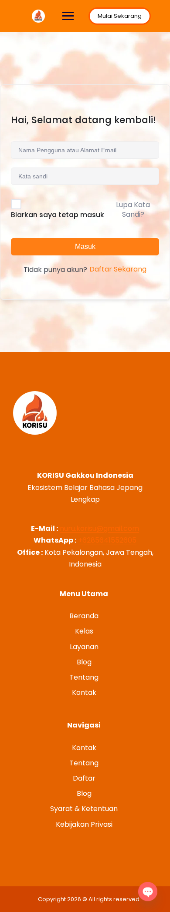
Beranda (84, 616)
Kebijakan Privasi (84, 824)
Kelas (84, 631)
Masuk (85, 246)
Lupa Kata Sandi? (133, 209)
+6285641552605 (107, 540)
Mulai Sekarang (120, 16)
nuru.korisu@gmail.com (99, 528)
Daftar (84, 778)
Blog (84, 662)
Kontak (84, 692)
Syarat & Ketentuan (84, 809)
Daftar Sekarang (117, 269)
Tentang (84, 677)
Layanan (84, 647)
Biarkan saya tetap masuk (57, 215)
